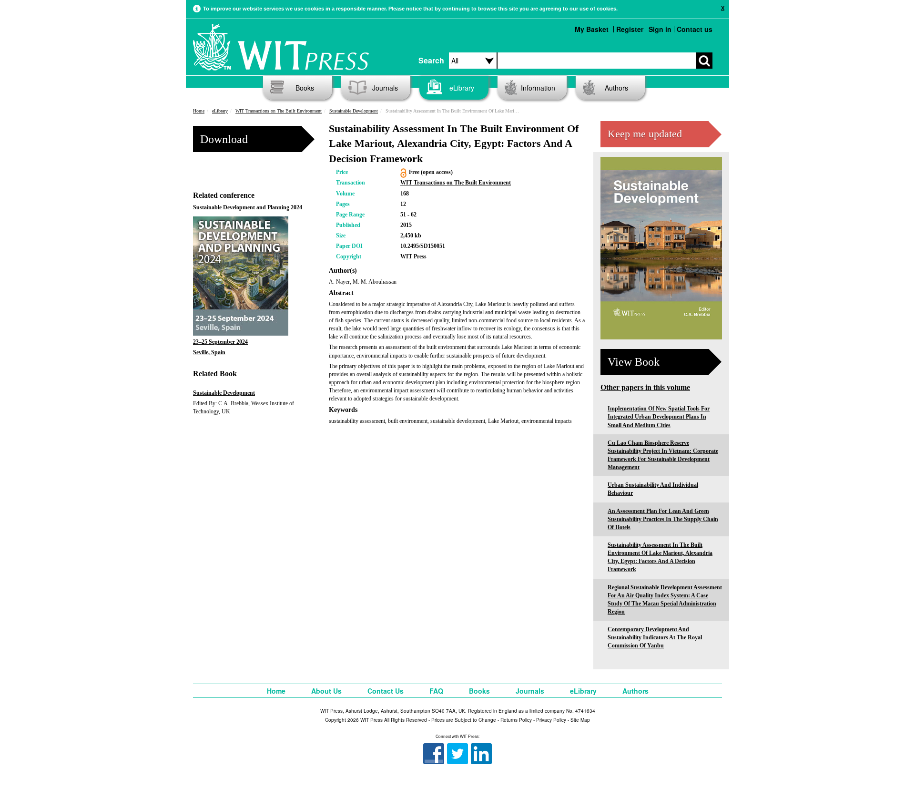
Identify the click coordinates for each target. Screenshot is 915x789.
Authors (616, 87)
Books (304, 87)
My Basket (592, 29)
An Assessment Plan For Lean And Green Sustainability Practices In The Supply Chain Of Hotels (663, 519)
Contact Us (385, 691)
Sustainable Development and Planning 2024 (247, 207)
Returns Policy (516, 720)
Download (224, 139)
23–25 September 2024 (220, 341)
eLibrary (461, 87)
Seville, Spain (209, 352)
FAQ (436, 691)
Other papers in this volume (645, 387)
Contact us (694, 29)
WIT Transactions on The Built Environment (278, 110)
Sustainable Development (353, 110)
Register (629, 29)
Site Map (580, 720)
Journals (385, 87)
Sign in (660, 29)
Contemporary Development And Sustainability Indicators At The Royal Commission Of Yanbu (655, 637)
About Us (326, 691)
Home (198, 110)
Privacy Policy (551, 720)
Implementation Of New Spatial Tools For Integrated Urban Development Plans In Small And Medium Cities (659, 416)
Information (538, 87)
